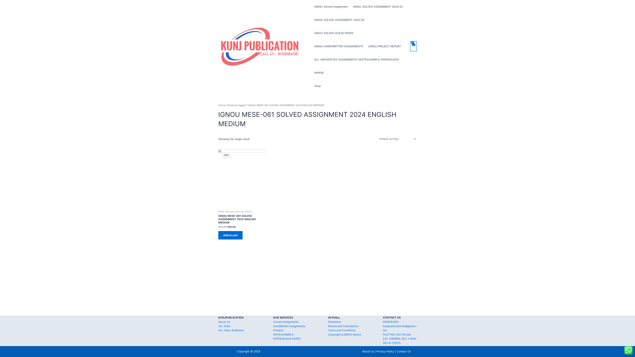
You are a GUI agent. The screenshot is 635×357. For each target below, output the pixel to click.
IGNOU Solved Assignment (331, 6)
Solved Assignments (285, 321)
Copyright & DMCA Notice (344, 334)
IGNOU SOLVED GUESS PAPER (333, 33)
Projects (278, 330)
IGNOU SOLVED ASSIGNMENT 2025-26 (339, 19)
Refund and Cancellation (343, 326)
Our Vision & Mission (231, 330)
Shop (317, 86)
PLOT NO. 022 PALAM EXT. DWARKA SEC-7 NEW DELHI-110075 (399, 339)
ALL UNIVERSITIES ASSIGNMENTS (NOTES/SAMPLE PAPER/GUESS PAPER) (356, 66)
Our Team (224, 326)
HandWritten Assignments (289, 326)
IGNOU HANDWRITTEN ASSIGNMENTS (338, 46)
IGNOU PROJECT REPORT (384, 46)
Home (221, 105)
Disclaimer (334, 321)
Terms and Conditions (342, 330)
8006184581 (391, 321)
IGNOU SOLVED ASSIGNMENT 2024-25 (378, 6)
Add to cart (230, 235)
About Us (224, 321)
